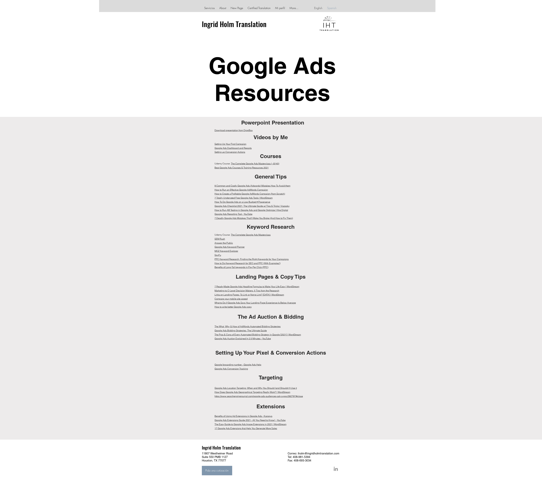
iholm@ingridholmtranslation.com (318, 453)
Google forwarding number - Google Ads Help (238, 364)
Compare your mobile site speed (231, 298)
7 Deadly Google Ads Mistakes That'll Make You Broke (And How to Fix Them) (254, 218)
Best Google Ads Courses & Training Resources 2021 (242, 167)
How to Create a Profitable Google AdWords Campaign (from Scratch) (250, 193)
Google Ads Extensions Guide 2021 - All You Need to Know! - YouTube (250, 420)
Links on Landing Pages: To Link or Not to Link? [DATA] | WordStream (249, 294)
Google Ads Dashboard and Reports (233, 148)
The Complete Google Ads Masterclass (251, 234)
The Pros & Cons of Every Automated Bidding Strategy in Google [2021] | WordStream (258, 334)
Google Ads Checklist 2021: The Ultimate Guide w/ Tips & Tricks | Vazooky (252, 206)
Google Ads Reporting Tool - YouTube (233, 214)
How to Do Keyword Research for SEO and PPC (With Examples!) (247, 263)
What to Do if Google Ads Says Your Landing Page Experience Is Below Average (255, 302)
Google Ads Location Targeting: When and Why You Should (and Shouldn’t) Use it (256, 388)
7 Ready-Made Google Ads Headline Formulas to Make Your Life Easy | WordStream (257, 286)
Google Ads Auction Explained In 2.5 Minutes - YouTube (243, 338)
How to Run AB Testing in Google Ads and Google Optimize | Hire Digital (251, 210)
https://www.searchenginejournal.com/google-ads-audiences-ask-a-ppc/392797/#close (259, 396)
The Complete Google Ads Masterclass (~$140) (255, 163)
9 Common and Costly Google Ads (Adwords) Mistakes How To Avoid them (252, 185)
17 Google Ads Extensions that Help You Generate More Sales (246, 428)
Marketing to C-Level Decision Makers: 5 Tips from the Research (247, 290)
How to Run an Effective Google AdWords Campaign (241, 189)
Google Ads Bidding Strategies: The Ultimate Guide (241, 330)
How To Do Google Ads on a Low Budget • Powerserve (242, 201)
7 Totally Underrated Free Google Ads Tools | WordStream (244, 197)
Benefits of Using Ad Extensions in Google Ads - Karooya (243, 416)
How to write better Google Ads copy (233, 306)
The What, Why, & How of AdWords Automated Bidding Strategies (248, 326)
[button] (217, 470)
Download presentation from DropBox (234, 130)
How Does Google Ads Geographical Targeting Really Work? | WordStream (252, 392)
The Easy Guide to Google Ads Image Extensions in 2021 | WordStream (250, 424)
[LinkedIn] (336, 469)
